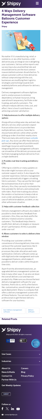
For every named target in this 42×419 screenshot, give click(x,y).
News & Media (8, 372)
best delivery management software (12, 311)
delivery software (31, 311)
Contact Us (7, 376)
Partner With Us (9, 379)
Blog (23, 372)
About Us (6, 368)
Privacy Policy (27, 376)
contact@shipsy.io (11, 415)
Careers (24, 368)
